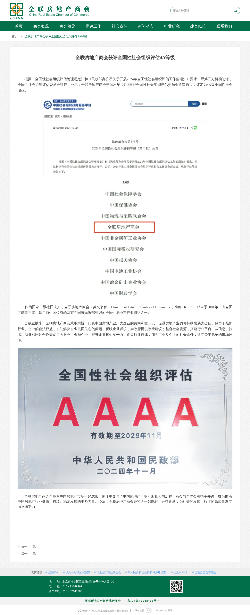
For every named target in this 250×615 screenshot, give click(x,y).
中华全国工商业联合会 (107, 572)
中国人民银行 (179, 572)
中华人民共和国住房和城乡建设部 (145, 572)
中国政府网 (52, 572)
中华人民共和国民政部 (76, 572)
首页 (15, 36)
